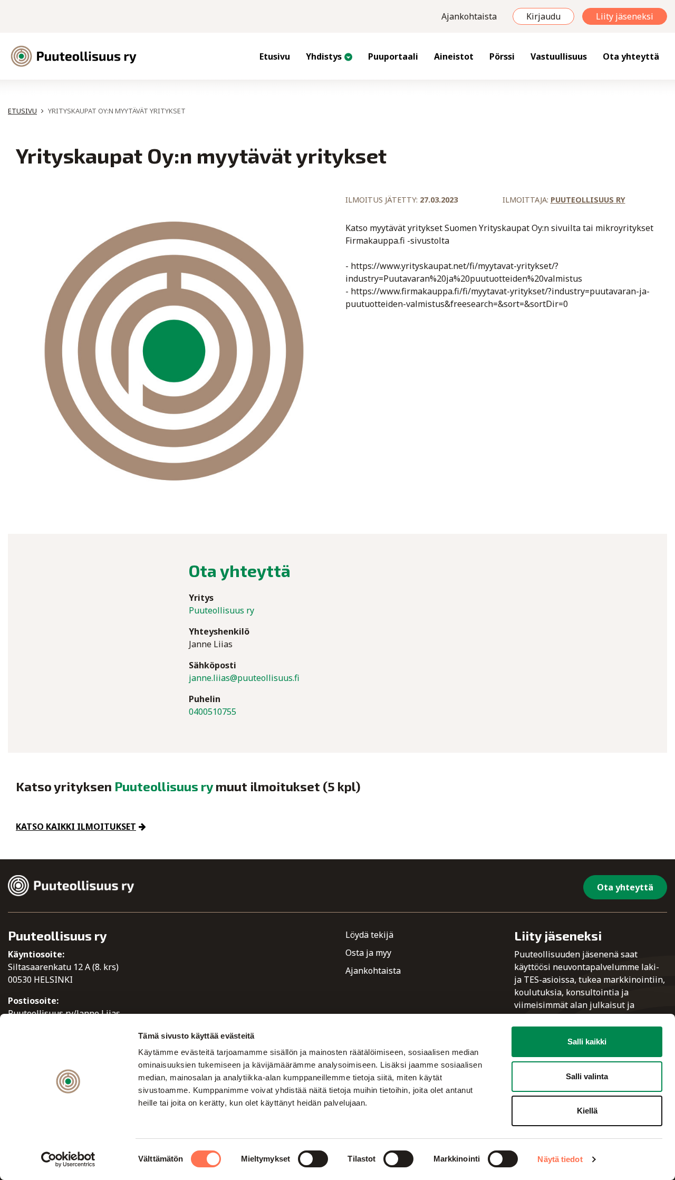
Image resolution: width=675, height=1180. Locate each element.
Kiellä (587, 1110)
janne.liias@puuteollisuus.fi (244, 678)
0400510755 (212, 711)
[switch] (313, 1158)
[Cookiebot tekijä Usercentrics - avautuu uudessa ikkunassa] (68, 1159)
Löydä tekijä (369, 935)
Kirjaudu (543, 16)
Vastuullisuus (559, 56)
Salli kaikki (586, 1041)
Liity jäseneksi (624, 16)
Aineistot (454, 56)
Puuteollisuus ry (588, 200)
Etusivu (274, 56)
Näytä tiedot (559, 1159)
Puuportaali (393, 56)
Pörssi (502, 56)
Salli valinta (587, 1076)
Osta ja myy (368, 952)
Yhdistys (324, 56)
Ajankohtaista (469, 16)
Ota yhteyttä (631, 56)
